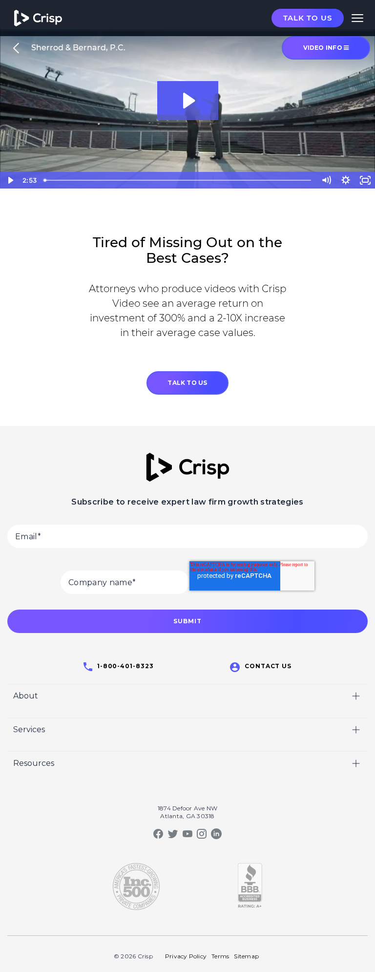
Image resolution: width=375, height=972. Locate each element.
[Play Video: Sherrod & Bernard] (187, 100)
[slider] (178, 180)
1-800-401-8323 (125, 666)
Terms (220, 956)
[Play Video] (10, 180)
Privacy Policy (186, 956)
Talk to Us (307, 17)
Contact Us (268, 666)
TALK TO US (187, 382)
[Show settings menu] (345, 180)
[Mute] (326, 180)
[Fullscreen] (365, 180)
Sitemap (246, 956)
